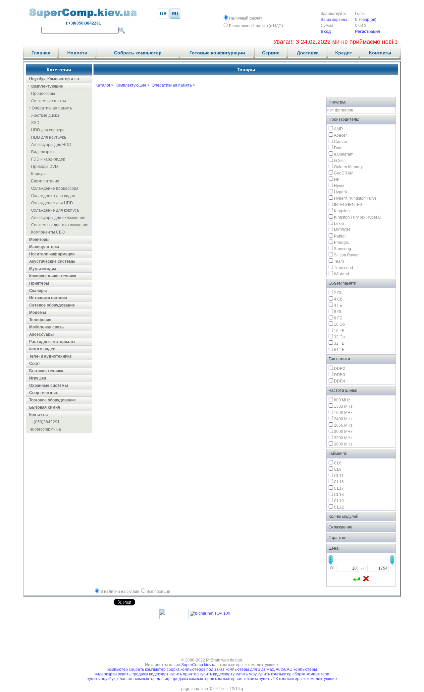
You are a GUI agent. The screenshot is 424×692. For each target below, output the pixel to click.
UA (163, 13)
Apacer (340, 135)
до (363, 568)
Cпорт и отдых (43, 392)
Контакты (380, 52)
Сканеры (38, 290)
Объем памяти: (343, 283)
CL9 (338, 469)
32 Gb (339, 337)
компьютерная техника (237, 678)
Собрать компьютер (138, 52)
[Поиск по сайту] (122, 30)
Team (339, 261)
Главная (40, 52)
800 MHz (342, 400)
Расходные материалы (52, 341)
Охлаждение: (341, 527)
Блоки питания (45, 181)
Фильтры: (337, 102)
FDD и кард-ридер (48, 159)
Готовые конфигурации (217, 52)
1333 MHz (343, 406)
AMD (338, 129)
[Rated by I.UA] (173, 617)
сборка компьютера (310, 674)
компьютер (117, 669)
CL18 (339, 494)
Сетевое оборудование (52, 305)
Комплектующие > (133, 85)
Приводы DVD (44, 166)
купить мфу (246, 674)
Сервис (271, 52)
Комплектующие (46, 86)
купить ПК (269, 678)
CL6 (338, 463)
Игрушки (37, 378)
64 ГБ (339, 349)
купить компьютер (275, 674)
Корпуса (39, 174)
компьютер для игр (153, 678)
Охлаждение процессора (55, 188)
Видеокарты (42, 152)
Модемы (37, 312)
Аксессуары (41, 334)
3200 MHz (343, 438)
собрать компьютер (147, 669)
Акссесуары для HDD (51, 144)
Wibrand (341, 274)
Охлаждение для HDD (52, 203)
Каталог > (104, 85)
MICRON (342, 230)
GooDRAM (343, 173)
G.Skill (339, 160)
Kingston (342, 211)
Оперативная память (52, 108)
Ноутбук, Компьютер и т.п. (54, 79)
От (332, 568)
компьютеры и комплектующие (308, 678)
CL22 (339, 507)
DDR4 (339, 381)
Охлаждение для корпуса (55, 210)
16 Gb (339, 324)
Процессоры (43, 93)
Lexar (339, 223)
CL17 (339, 488)
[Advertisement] (212, 636)
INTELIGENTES (348, 204)
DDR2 (339, 368)
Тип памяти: (340, 359)
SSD (35, 122)
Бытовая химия (44, 407)
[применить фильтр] (356, 578)
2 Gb (338, 293)
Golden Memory (348, 167)
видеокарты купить (113, 674)
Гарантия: (338, 537)
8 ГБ (338, 318)
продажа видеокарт (150, 674)
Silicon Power (346, 255)
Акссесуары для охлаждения (58, 217)
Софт (34, 363)
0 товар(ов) (365, 19)
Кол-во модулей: (344, 516)
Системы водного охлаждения (59, 225)
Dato (338, 148)
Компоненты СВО (48, 232)
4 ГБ (338, 305)
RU (175, 13)
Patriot (339, 236)
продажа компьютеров (193, 678)
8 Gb (338, 312)
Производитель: (344, 119)
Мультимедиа (42, 268)
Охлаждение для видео (53, 195)
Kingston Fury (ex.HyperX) (357, 217)
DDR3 (339, 375)
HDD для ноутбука (48, 137)
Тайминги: (338, 453)
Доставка (308, 52)
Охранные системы (48, 385)
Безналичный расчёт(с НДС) (256, 26)
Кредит (343, 52)
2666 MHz (343, 425)
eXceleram (343, 154)
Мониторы (39, 239)
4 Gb (338, 299)
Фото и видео (42, 349)
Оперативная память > (173, 85)
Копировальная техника (52, 276)
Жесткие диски (45, 115)
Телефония (40, 319)
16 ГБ (339, 330)
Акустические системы (52, 261)
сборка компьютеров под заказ (196, 669)
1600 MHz (343, 412)
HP (337, 179)
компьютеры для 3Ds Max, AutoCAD (259, 669)
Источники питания (48, 298)
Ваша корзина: (334, 19)
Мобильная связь (46, 327)
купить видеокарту (217, 674)
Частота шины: (343, 390)
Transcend (343, 267)
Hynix (339, 185)
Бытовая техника (46, 371)
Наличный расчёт (245, 18)
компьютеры (305, 669)
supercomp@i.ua (45, 429)
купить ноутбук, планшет (111, 678)
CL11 (339, 475)
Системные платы (48, 101)
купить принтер (184, 674)
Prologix (341, 242)
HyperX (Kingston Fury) (355, 198)
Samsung (342, 248)
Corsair (340, 141)
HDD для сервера (48, 130)
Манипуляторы (44, 246)
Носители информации (52, 254)
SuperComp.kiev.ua (199, 664)
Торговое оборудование (52, 400)
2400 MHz (343, 419)
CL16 (339, 482)
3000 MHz (343, 431)
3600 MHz (343, 444)
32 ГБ (339, 343)
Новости (77, 52)
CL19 (339, 501)
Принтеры (39, 283)
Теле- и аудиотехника (50, 356)
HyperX (340, 192)
